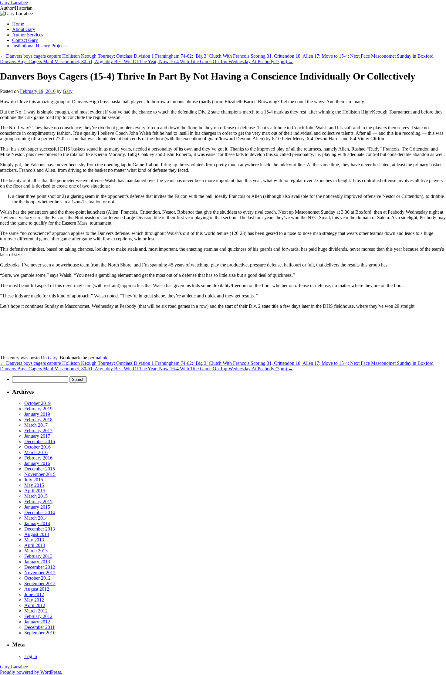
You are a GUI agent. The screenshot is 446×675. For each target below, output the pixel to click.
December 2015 (39, 468)
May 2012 (34, 599)
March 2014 (36, 518)
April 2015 (34, 490)
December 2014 (39, 512)
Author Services (27, 34)
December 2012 (39, 567)
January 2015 (37, 507)
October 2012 (37, 578)
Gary (68, 91)
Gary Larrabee (14, 2)
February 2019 (38, 408)
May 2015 (34, 485)
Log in (30, 656)
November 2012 (40, 572)
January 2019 (37, 414)
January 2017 (37, 436)
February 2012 (38, 616)
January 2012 (37, 621)
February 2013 (38, 556)
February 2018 (38, 419)
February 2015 (38, 501)
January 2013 (37, 561)
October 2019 (37, 403)
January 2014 (37, 523)
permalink (97, 357)
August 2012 (36, 589)
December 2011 (39, 627)
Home (18, 23)
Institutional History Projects (39, 45)
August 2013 (36, 534)
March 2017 (36, 425)
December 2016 (39, 441)
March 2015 (36, 496)
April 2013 (34, 545)
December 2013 (39, 528)
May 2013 (34, 539)
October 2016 (37, 446)
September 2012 (40, 583)
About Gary (23, 29)
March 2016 (36, 452)
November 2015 (40, 474)
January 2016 (37, 463)
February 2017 (38, 430)
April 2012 (34, 605)
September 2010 (40, 632)
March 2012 (36, 610)
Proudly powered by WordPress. (31, 672)
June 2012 (34, 594)
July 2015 (33, 479)
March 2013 (36, 550)
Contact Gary (25, 40)
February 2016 (38, 457)
